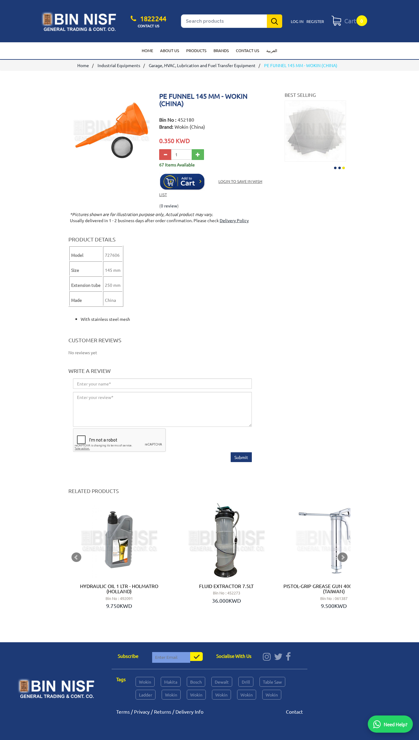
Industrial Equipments (119, 65)
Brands (221, 50)
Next (340, 130)
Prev (76, 557)
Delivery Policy (234, 220)
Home (147, 50)
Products (196, 50)
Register (315, 21)
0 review (169, 205)
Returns (162, 711)
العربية (271, 50)
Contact (294, 711)
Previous (290, 130)
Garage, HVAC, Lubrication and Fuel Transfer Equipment (202, 65)
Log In (297, 21)
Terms (123, 711)
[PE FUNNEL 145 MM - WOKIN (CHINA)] (111, 166)
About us (169, 50)
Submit (241, 457)
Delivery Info (189, 711)
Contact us (247, 50)
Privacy (142, 711)
